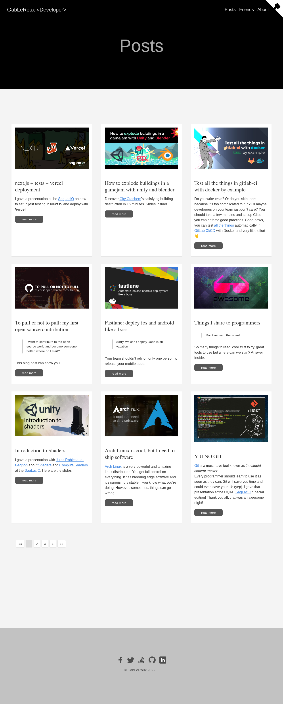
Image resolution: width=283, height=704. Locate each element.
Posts (230, 9)
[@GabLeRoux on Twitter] (130, 660)
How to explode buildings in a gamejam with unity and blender (139, 186)
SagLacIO (66, 199)
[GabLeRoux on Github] (152, 660)
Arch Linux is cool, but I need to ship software (140, 453)
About (263, 9)
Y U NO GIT (208, 456)
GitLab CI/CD (204, 231)
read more (29, 219)
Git (196, 465)
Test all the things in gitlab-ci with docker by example (225, 186)
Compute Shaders (73, 465)
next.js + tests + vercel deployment (39, 186)
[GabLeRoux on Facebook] (120, 660)
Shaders (45, 465)
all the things (224, 225)
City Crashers (130, 199)
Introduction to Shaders (40, 450)
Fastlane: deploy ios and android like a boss (139, 326)
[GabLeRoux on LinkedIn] (162, 660)
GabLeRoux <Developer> (36, 10)
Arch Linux (113, 466)
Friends (246, 9)
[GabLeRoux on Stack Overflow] (141, 660)
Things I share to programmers (227, 322)
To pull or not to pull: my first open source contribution (46, 326)
